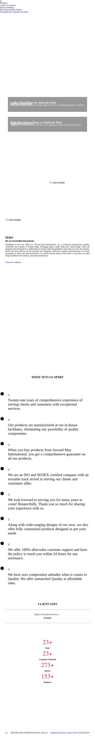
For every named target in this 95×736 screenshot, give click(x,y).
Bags (45, 105)
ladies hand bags (67, 105)
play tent (52, 125)
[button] (13, 220)
